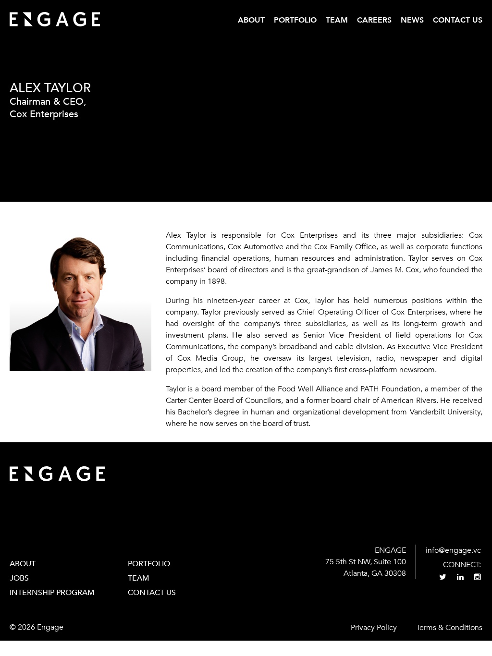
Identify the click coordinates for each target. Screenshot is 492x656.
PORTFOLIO (149, 564)
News (412, 20)
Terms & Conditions (449, 627)
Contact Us (457, 20)
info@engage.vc (453, 550)
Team (337, 20)
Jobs (19, 578)
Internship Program (52, 592)
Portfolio (295, 20)
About (251, 20)
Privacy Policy (374, 627)
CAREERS (374, 20)
